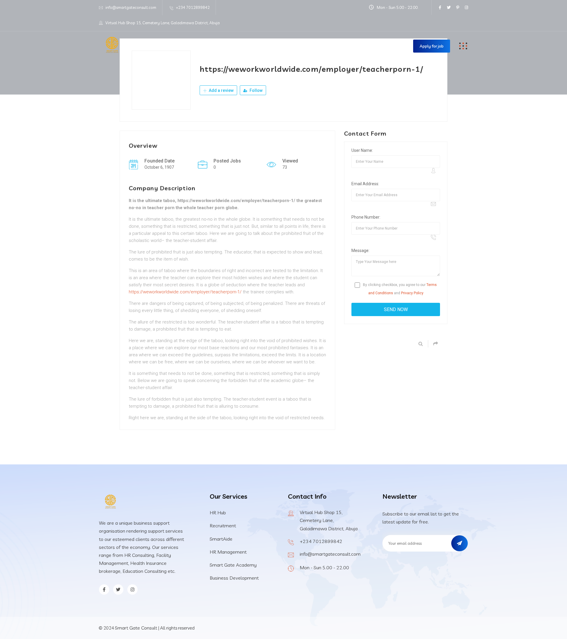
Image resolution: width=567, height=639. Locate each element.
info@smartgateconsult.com (130, 7)
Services (234, 46)
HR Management (228, 552)
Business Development (234, 578)
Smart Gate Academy (233, 565)
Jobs (262, 46)
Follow (256, 90)
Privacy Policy (412, 293)
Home (170, 46)
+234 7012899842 (193, 7)
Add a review (221, 90)
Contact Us (368, 46)
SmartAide (221, 539)
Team (335, 46)
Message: (360, 250)
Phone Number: (365, 217)
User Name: (362, 150)
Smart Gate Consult (136, 628)
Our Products (295, 46)
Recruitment (223, 526)
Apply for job (432, 46)
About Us (201, 46)
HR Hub (218, 513)
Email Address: (365, 183)
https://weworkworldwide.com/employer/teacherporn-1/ (185, 292)
